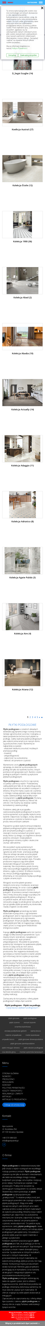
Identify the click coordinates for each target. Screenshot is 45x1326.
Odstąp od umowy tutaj (14, 1104)
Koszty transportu (12, 1090)
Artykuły (6, 1096)
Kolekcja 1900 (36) (22, 241)
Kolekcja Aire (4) (22, 633)
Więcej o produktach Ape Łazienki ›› (22, 1323)
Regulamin (8, 1082)
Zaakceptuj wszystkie (28, 55)
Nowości (6, 1076)
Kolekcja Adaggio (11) (22, 465)
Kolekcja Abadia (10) (22, 353)
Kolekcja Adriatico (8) (22, 521)
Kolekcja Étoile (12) (22, 185)
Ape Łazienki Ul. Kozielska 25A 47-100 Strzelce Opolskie (12, 1129)
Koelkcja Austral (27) (22, 129)
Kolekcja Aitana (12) (22, 689)
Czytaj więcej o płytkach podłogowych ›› (22, 1007)
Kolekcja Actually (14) (22, 409)
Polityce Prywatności (19, 48)
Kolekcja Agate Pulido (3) (22, 577)
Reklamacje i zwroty (12, 1093)
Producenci (8, 1079)
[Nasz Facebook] (4, 1144)
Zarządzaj (12, 55)
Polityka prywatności (13, 1088)
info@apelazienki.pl (10, 1140)
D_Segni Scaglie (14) (22, 73)
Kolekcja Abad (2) (22, 297)
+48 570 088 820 (9, 1137)
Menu (10, 2)
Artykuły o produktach (14, 1099)
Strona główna (10, 1073)
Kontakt (6, 1085)
